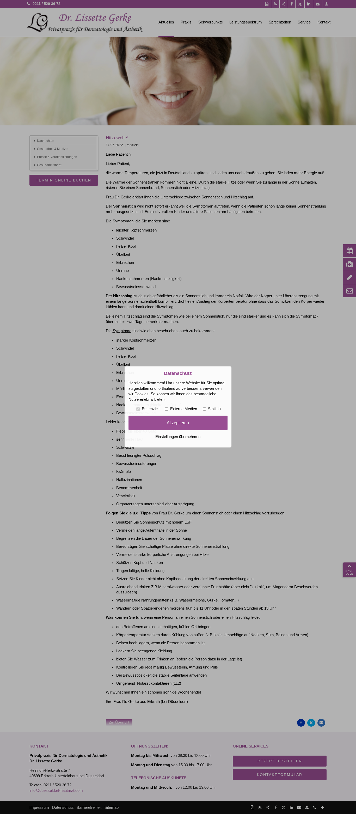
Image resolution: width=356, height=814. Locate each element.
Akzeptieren (178, 422)
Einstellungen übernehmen (177, 437)
